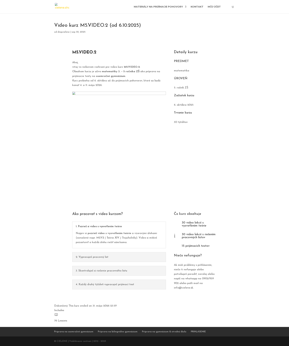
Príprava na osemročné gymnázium (73, 331)
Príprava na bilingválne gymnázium (117, 331)
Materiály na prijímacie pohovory (158, 7)
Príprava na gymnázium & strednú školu (164, 331)
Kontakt (197, 7)
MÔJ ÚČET (214, 7)
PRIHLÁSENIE (198, 331)
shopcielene (64, 32)
